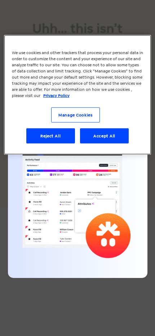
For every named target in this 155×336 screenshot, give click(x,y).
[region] (77, 95)
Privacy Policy (56, 95)
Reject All (50, 135)
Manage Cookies (75, 115)
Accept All (104, 135)
